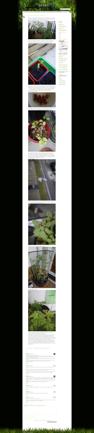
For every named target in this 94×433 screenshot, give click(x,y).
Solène (60, 37)
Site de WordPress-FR (62, 84)
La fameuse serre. (64, 67)
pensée (62, 52)
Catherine (27, 391)
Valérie (60, 69)
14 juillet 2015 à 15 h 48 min (29, 397)
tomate (65, 48)
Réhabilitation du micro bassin (63, 58)
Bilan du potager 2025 (62, 60)
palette (59, 43)
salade (66, 50)
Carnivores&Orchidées (62, 26)
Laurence (27, 353)
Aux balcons (60, 24)
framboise (66, 43)
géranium (66, 41)
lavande (65, 51)
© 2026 (24, 432)
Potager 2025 (61, 62)
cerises (67, 47)
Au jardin (60, 22)
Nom (25, 415)
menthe (64, 42)
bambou (60, 44)
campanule (61, 50)
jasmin (64, 52)
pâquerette (64, 47)
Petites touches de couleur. (63, 72)
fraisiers (66, 46)
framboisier (61, 47)
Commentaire (25, 406)
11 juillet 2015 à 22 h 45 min (29, 376)
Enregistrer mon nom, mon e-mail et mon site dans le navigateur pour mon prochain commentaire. (43, 420)
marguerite (67, 42)
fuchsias (67, 52)
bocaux (60, 52)
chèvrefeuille (64, 44)
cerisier (61, 48)
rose (63, 46)
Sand (59, 35)
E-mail (25, 417)
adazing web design (30, 432)
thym (59, 42)
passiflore (62, 43)
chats (61, 42)
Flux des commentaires (62, 82)
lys (62, 53)
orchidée (65, 53)
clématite (61, 41)
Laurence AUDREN (62, 71)
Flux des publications (62, 80)
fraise (60, 53)
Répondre (27, 373)
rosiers (67, 51)
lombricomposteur (61, 51)
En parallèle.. (61, 28)
